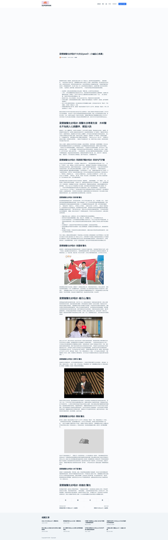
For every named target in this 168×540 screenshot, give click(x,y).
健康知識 (99, 3)
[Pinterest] (90, 500)
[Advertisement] (84, 28)
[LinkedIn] (102, 500)
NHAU (110, 3)
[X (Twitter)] (78, 500)
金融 (106, 3)
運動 (103, 3)
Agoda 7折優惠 (122, 3)
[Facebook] (65, 500)
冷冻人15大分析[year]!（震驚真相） (50, 521)
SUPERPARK (46, 6)
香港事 (76, 57)
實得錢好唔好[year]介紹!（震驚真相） (72, 521)
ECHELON (114, 3)
